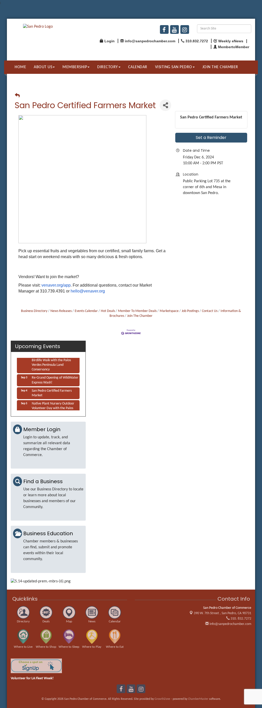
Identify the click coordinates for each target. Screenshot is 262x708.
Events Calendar (86, 311)
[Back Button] (17, 96)
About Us (43, 67)
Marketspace (169, 311)
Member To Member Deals (137, 311)
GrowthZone (162, 699)
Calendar (137, 67)
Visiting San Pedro (173, 67)
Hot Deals (108, 311)
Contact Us (209, 311)
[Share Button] (165, 105)
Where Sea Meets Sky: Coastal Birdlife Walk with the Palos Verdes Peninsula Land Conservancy (53, 361)
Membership (74, 67)
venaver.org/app (56, 285)
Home (20, 67)
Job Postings (190, 311)
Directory (107, 67)
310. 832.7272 (240, 619)
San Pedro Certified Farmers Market (52, 391)
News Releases (61, 311)
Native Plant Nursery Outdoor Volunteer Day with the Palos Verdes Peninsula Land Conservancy (53, 409)
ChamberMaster (198, 699)
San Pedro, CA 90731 (222, 613)
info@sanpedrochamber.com (230, 624)
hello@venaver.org (88, 291)
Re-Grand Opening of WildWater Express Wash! (55, 378)
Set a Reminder (211, 137)
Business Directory (34, 311)
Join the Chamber (220, 67)
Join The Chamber (139, 316)
